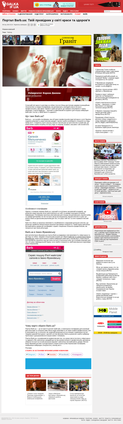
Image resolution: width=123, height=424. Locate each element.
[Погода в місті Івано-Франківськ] (108, 250)
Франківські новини (77, 418)
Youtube (52, 354)
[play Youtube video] (108, 212)
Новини (66, 418)
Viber (42, 354)
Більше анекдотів (108, 196)
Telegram (31, 354)
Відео (65, 11)
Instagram (77, 354)
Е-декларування (25, 14)
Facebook (64, 354)
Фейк (85, 14)
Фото (58, 11)
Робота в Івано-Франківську (41, 11)
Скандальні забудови (99, 420)
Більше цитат (107, 244)
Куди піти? (39, 14)
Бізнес (16, 11)
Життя (23, 11)
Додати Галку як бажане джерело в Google (46, 24)
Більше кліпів (108, 221)
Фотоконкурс (67, 14)
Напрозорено (52, 14)
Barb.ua (42, 110)
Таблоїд (9, 32)
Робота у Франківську (113, 418)
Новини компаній (8, 29)
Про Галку (74, 11)
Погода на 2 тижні (108, 251)
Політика (6, 11)
